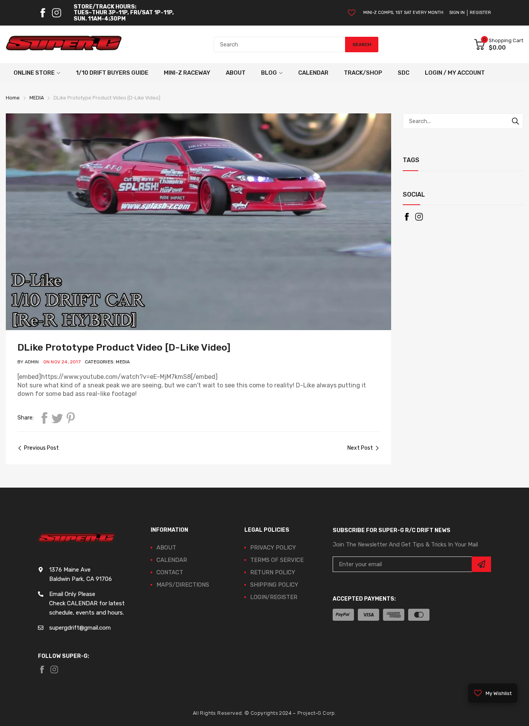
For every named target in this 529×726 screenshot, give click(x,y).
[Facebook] (42, 12)
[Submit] (481, 564)
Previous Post (41, 448)
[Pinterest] (70, 418)
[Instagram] (56, 12)
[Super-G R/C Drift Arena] (64, 44)
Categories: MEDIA (107, 362)
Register (480, 12)
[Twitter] (57, 418)
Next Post (360, 448)
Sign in (457, 12)
